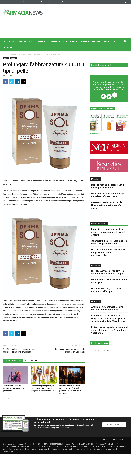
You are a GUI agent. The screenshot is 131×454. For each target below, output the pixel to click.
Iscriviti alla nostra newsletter (103, 65)
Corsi (24, 2)
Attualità (9, 41)
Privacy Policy (103, 439)
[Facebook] (122, 2)
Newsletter (60, 2)
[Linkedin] (126, 2)
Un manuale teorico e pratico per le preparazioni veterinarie (70, 350)
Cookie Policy (118, 439)
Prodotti (108, 41)
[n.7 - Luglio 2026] (96, 123)
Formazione (16, 2)
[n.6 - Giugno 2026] (109, 123)
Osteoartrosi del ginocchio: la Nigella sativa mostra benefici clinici (106, 205)
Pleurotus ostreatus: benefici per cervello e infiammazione (108, 195)
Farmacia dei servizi (80, 41)
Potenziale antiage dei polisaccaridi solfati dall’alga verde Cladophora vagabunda (109, 330)
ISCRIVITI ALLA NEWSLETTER (114, 425)
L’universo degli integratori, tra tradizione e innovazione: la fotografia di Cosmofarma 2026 (43, 388)
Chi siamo (6, 2)
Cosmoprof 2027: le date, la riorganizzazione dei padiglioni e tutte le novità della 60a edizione (108, 318)
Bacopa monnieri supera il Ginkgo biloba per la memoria (108, 186)
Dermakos (95, 265)
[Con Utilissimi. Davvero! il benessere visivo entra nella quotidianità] (15, 375)
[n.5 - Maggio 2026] (122, 123)
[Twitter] (114, 95)
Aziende (8, 47)
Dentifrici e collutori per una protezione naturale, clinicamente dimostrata (19, 350)
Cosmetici (21, 54)
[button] (125, 41)
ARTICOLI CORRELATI (13, 361)
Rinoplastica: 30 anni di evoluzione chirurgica (109, 281)
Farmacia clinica (59, 41)
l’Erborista (95, 179)
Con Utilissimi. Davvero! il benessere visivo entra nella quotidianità (13, 388)
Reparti (96, 41)
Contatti (51, 2)
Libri (30, 2)
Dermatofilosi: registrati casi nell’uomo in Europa (106, 290)
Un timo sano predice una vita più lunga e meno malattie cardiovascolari (108, 252)
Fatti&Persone (26, 41)
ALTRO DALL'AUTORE (33, 361)
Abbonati (43, 2)
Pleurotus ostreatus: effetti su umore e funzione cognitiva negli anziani (108, 232)
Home (5, 54)
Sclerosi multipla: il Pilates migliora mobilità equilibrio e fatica (109, 242)
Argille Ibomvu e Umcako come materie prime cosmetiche (107, 308)
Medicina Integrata (98, 224)
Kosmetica (95, 301)
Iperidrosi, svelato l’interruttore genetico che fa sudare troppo (107, 272)
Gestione (42, 41)
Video (36, 2)
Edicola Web (95, 134)
